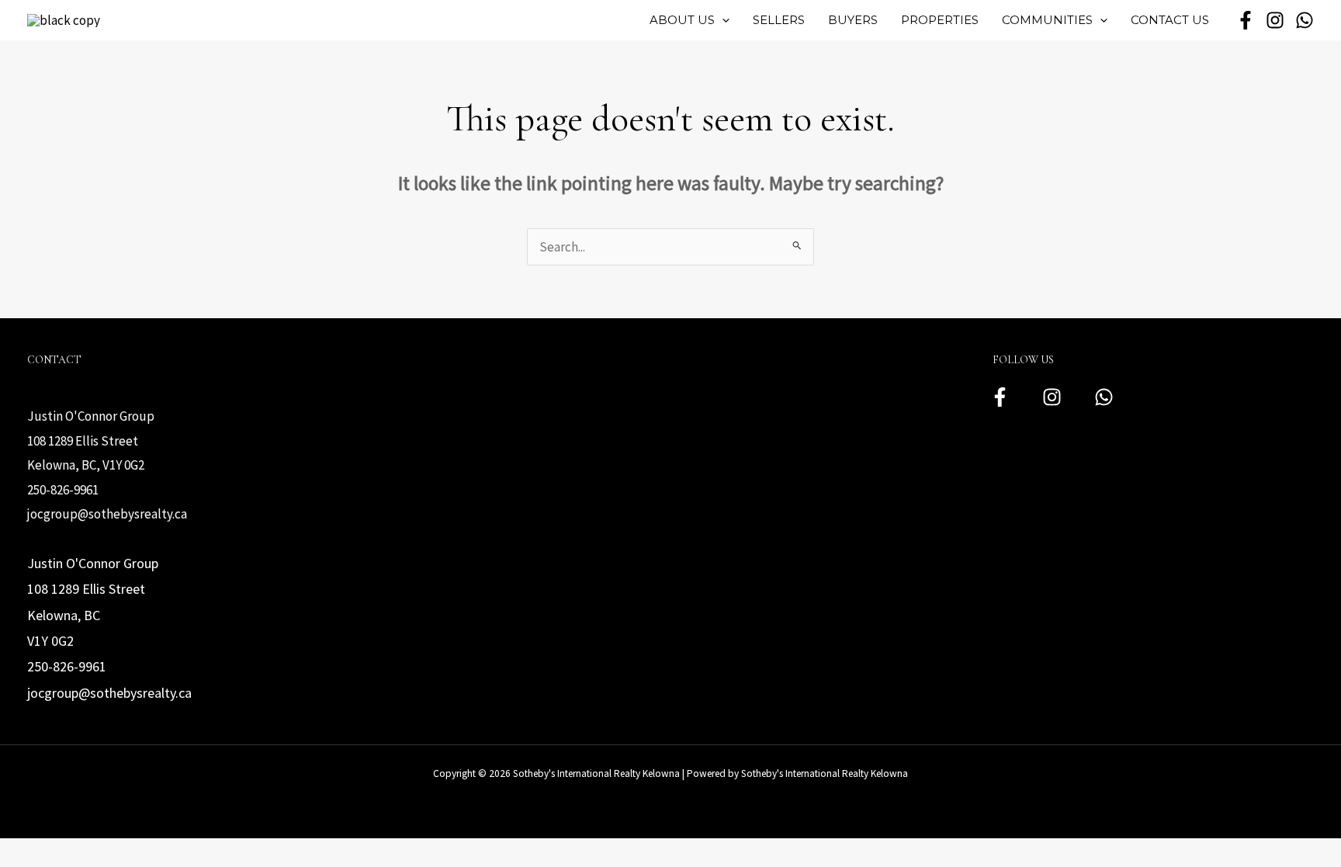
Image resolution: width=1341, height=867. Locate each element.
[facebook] (1245, 20)
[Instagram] (1052, 397)
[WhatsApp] (1304, 20)
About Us (682, 19)
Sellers (779, 19)
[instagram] (1275, 20)
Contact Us (1170, 19)
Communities (1047, 19)
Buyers (853, 19)
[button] (722, 20)
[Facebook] (1000, 397)
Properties (940, 19)
